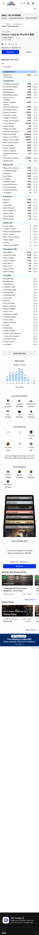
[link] (11, 3)
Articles (4, 18)
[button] (35, 9)
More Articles (30, 600)
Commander (17, 24)
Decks (8, 24)
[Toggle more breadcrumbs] (3, 24)
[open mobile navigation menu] (3, 3)
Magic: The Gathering (11, 15)
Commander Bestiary (16, 18)
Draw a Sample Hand (19, 541)
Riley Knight (8, 37)
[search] (17, 8)
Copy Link (14, 44)
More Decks (30, 630)
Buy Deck (10, 52)
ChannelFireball (31, 18)
